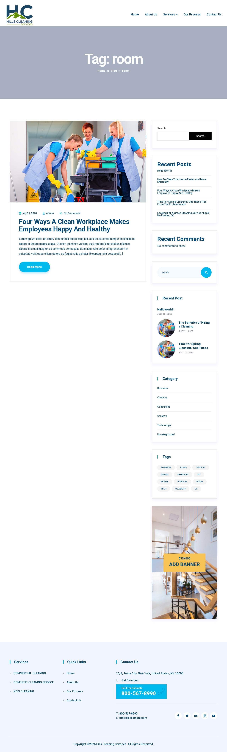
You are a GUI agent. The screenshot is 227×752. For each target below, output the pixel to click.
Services (169, 14)
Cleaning (162, 397)
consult (200, 467)
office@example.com (131, 717)
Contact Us (214, 14)
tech (163, 489)
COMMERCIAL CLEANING (29, 673)
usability (180, 489)
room (199, 481)
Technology (164, 425)
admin (50, 213)
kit (199, 474)
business (166, 467)
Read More (34, 267)
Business (162, 388)
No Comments (72, 213)
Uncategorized (166, 434)
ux (196, 489)
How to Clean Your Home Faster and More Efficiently (181, 180)
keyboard (183, 474)
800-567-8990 (126, 713)
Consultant (163, 406)
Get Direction (130, 680)
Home (135, 14)
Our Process (192, 14)
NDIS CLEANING (23, 691)
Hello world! (164, 170)
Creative (162, 416)
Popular (182, 481)
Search (161, 128)
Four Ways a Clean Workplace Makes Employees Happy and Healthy (74, 225)
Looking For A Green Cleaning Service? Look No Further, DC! (183, 214)
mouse (164, 481)
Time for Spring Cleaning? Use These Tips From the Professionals (181, 203)
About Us (151, 14)
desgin (164, 474)
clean (183, 467)
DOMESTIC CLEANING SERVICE (33, 682)
